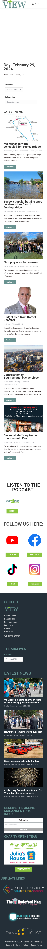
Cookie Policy (36, 945)
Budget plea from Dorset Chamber (20, 318)
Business (7, 324)
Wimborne (13, 706)
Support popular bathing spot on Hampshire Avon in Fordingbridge (23, 204)
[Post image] (23, 127)
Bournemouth (8, 382)
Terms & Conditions (32, 942)
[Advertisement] (23, 32)
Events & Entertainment (12, 764)
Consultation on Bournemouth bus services (21, 376)
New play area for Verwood (21, 262)
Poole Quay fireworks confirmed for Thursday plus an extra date (23, 792)
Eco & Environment (10, 211)
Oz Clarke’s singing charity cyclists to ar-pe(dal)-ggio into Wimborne (22, 701)
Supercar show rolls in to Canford (21, 761)
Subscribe (23, 820)
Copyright (10, 945)
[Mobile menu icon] (43, 3)
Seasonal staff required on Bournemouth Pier (21, 436)
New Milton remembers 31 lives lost (23, 732)
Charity (6, 706)
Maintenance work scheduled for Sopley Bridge (22, 145)
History (16, 735)
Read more (9, 167)
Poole (23, 764)
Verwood (20, 266)
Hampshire (21, 211)
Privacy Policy (22, 945)
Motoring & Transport (20, 151)
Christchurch (8, 151)
